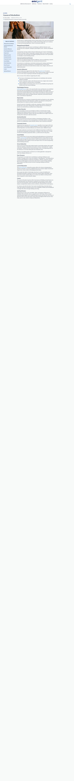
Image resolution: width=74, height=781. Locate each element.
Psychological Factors (8, 51)
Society (51, 3)
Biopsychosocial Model (9, 43)
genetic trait (42, 71)
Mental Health (46, 3)
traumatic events (33, 125)
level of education (23, 167)
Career (5, 69)
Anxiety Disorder (7, 57)
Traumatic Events (7, 59)
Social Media (6, 61)
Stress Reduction (7, 63)
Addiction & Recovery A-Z (25, 3)
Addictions (34, 3)
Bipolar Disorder (7, 55)
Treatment (39, 3)
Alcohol (5, 13)
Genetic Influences (8, 48)
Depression (6, 53)
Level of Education (8, 67)
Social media (23, 137)
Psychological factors (21, 89)
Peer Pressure (7, 65)
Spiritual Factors (7, 71)
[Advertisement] (37, 8)
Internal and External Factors (8, 46)
